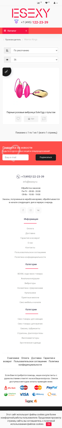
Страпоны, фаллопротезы (30, 333)
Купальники (30, 293)
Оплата (30, 228)
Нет (32, 119)
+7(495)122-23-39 (32, 176)
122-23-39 (34, 22)
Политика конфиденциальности (30, 257)
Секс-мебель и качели (30, 302)
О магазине (13, 358)
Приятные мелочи (30, 297)
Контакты (30, 247)
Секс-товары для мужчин (30, 324)
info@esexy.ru (30, 182)
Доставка (30, 233)
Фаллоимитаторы (30, 338)
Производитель (13, 39)
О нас (30, 243)
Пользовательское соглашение (30, 252)
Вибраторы (30, 283)
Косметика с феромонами (30, 288)
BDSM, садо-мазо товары (30, 274)
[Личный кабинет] (55, 3)
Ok (49, 424)
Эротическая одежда (30, 343)
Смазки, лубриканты (30, 328)
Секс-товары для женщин (30, 319)
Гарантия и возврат (30, 238)
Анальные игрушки (30, 278)
